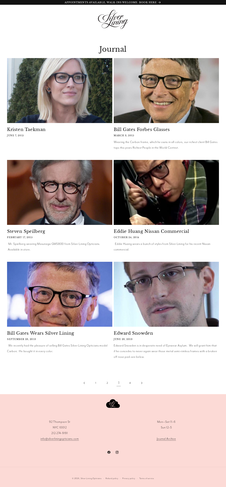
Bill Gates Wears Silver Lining (40, 333)
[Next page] (141, 383)
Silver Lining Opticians (91, 478)
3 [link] (119, 383)
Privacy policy (128, 478)
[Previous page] (84, 383)
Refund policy (112, 478)
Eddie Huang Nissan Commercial (151, 231)
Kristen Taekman (26, 129)
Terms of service (146, 478)
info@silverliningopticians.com (59, 439)
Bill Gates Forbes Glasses (142, 129)
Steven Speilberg (26, 231)
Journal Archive (166, 439)
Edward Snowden (133, 333)
